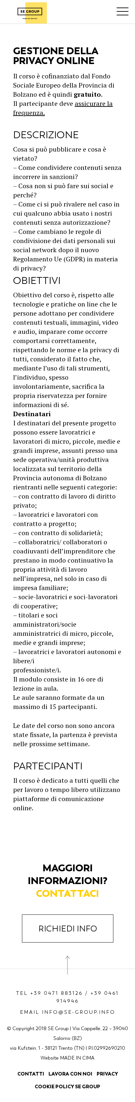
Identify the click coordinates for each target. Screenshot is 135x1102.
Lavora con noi (70, 1074)
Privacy (107, 1074)
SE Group (30, 13)
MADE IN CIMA (77, 1058)
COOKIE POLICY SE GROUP (67, 1086)
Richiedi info (67, 929)
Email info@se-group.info (67, 1012)
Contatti (30, 1074)
